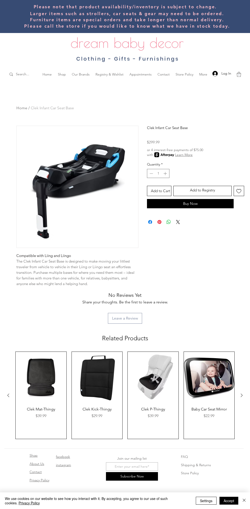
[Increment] (166, 173)
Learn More (184, 155)
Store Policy (190, 473)
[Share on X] (178, 222)
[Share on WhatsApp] (169, 222)
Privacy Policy (39, 480)
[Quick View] (41, 377)
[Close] (244, 500)
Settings (206, 500)
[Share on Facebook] (150, 222)
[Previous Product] (8, 395)
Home (21, 108)
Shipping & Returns (196, 465)
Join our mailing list (132, 458)
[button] (239, 74)
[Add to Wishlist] (239, 191)
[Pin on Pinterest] (159, 222)
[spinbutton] (158, 173)
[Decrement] (151, 173)
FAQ (184, 456)
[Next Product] (242, 395)
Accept (229, 500)
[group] (125, 395)
